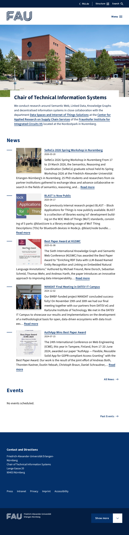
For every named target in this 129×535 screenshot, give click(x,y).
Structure (100, 3)
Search (115, 3)
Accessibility (61, 491)
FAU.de (85, 4)
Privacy (34, 491)
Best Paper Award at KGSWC (62, 241)
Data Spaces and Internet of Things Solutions (59, 115)
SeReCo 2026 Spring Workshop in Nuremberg (73, 150)
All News (109, 379)
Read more (87, 187)
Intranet (21, 491)
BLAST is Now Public (57, 196)
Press (10, 491)
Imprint (46, 491)
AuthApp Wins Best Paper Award (65, 332)
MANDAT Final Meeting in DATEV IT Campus (72, 287)
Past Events (107, 416)
